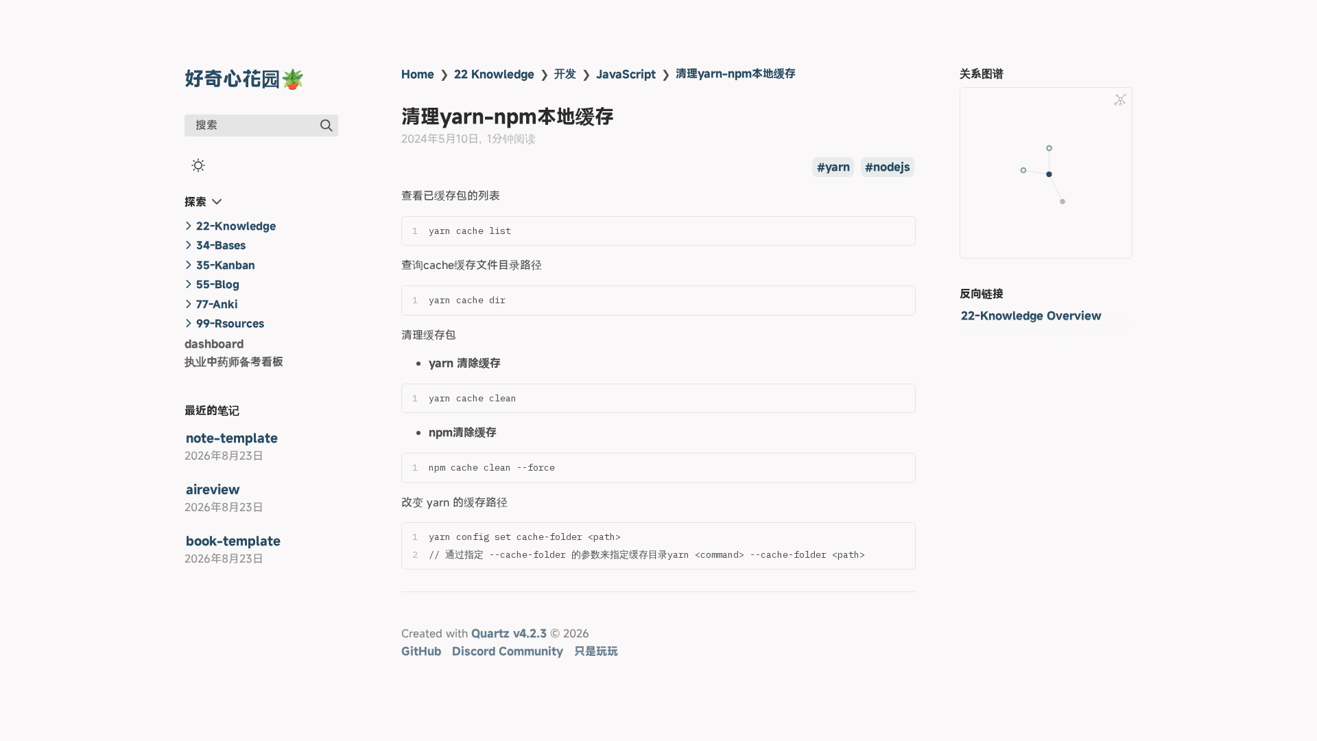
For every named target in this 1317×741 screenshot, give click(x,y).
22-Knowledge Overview (1031, 315)
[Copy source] (901, 231)
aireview (213, 489)
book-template (233, 540)
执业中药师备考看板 (234, 361)
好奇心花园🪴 (245, 78)
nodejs (891, 167)
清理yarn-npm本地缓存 (736, 73)
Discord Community (507, 651)
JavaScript (626, 74)
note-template (232, 438)
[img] (326, 125)
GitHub (421, 651)
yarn (837, 167)
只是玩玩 (596, 651)
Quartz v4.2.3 (509, 633)
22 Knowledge (494, 74)
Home (417, 74)
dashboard (214, 343)
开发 (565, 73)
